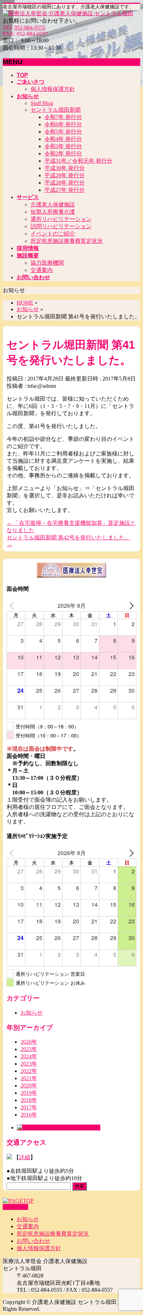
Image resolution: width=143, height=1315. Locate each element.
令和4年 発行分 (63, 139)
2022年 (28, 1071)
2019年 (28, 1093)
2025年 (28, 1049)
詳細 (24, 1157)
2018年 (28, 1100)
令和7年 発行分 (63, 117)
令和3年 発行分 (63, 146)
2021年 (28, 1078)
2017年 (28, 1107)
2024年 (28, 1056)
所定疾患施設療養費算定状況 (67, 241)
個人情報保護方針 (53, 89)
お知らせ (31, 1013)
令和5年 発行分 (63, 132)
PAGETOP (15, 1207)
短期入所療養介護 (53, 212)
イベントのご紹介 (53, 234)
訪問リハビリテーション (61, 226)
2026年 (28, 1042)
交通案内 (42, 270)
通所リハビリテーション (61, 219)
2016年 (28, 1115)
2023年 (28, 1064)
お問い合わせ (33, 1241)
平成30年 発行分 (64, 168)
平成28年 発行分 (64, 183)
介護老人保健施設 (53, 204)
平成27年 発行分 (64, 190)
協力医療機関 (47, 263)
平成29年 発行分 (64, 175)
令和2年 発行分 (63, 153)
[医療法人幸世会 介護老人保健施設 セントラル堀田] (68, 13)
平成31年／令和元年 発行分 (78, 161)
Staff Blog (42, 103)
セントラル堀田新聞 (56, 110)
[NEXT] (129, 605)
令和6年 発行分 (63, 124)
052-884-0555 (29, 28)
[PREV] (13, 605)
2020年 (28, 1085)
